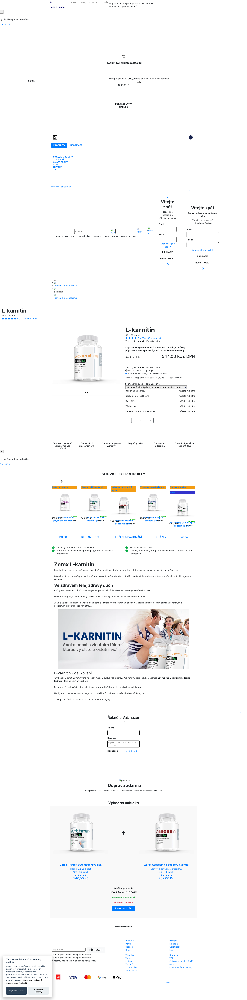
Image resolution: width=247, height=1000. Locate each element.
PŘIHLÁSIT (96, 949)
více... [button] (168, 983)
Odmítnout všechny (38, 991)
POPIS (63, 537)
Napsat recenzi (123, 759)
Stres (127, 950)
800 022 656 (58, 7)
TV (54, 169)
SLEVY (56, 164)
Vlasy (128, 958)
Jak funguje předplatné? (145, 384)
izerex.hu (132, 993)
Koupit (72, 520)
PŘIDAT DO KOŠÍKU (160, 427)
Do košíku (5, 24)
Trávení (129, 964)
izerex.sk (114, 993)
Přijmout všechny (16, 991)
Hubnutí (129, 961)
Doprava (173, 955)
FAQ (171, 950)
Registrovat (65, 186)
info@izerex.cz (145, 983)
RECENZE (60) (90, 537)
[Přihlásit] (150, 231)
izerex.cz (123, 993)
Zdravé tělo (131, 967)
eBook (172, 964)
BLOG (83, 2)
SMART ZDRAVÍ (60, 162)
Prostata (129, 940)
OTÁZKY (161, 537)
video (184, 537)
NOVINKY (58, 167)
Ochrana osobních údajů (181, 961)
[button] (57, 361)
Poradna (173, 940)
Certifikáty (174, 947)
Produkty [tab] (59, 145)
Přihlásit (55, 186)
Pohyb (128, 943)
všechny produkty (123, 927)
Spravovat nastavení (32, 980)
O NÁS (105, 2)
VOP (171, 958)
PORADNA (73, 2)
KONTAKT (94, 2)
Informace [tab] (76, 145)
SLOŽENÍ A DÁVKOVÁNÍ (128, 537)
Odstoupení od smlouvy (181, 967)
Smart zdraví (131, 970)
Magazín (173, 943)
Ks (139, 420)
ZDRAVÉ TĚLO (60, 159)
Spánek (129, 947)
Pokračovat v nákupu (123, 105)
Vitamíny (129, 955)
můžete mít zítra (155, 387)
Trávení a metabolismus (65, 285)
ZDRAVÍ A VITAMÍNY (63, 157)
